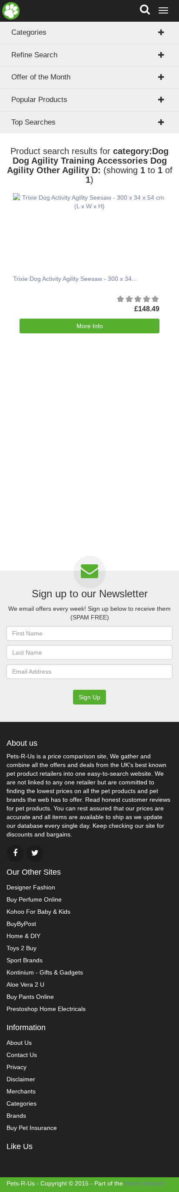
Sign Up (89, 697)
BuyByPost (21, 923)
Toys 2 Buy (21, 948)
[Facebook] (15, 853)
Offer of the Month (40, 77)
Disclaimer (21, 1079)
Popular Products (39, 99)
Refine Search (34, 55)
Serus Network (145, 1183)
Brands (16, 1115)
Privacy (17, 1067)
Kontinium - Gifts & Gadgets (45, 972)
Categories (28, 32)
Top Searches (33, 122)
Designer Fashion (31, 887)
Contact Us (22, 1054)
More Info (89, 326)
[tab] (89, 77)
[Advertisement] (89, 459)
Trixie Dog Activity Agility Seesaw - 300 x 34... (75, 278)
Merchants (21, 1091)
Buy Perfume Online (34, 899)
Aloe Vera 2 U (25, 984)
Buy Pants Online (30, 996)
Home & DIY (23, 935)
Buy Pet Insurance (32, 1127)
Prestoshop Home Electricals (46, 1008)
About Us (19, 1042)
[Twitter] (34, 853)
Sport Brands (25, 960)
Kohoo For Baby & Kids (38, 911)
